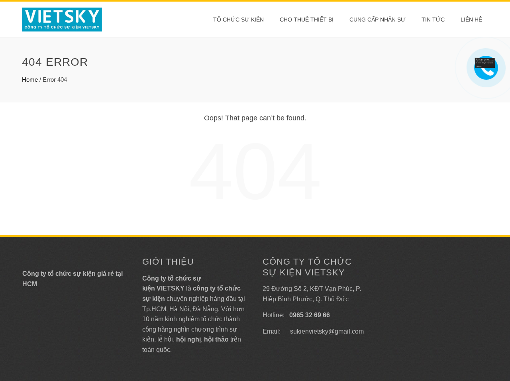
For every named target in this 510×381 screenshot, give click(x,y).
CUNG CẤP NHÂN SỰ (377, 19)
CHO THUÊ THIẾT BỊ (306, 19)
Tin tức (433, 19)
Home (30, 79)
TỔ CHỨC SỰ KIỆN (238, 19)
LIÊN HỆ (471, 19)
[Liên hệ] (485, 62)
